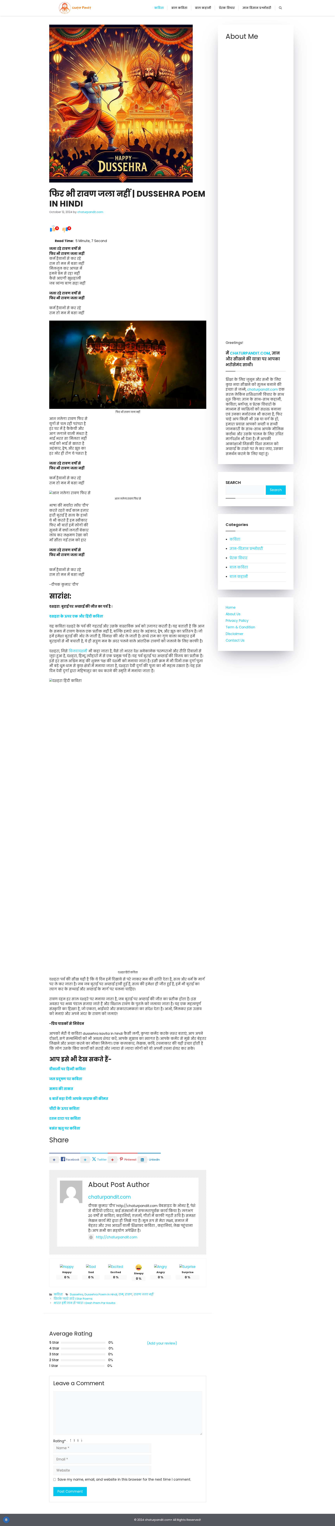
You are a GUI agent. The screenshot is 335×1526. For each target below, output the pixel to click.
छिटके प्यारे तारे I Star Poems (73, 1299)
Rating (59, 1441)
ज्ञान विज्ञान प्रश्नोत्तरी (257, 8)
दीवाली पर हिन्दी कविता (67, 1069)
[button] (280, 8)
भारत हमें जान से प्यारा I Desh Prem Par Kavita (84, 1303)
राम (120, 1294)
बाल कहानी (203, 8)
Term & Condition (240, 627)
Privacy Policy (237, 620)
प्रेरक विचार (227, 8)
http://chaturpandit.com (116, 1237)
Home (231, 607)
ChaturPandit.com (250, 353)
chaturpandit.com (109, 1197)
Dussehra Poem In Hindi (101, 1294)
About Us (233, 614)
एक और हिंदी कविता (87, 616)
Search (233, 482)
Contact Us (235, 640)
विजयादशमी (78, 651)
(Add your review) (162, 1343)
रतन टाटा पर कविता (65, 1118)
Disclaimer (234, 634)
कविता (159, 8)
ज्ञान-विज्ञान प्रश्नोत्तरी (246, 548)
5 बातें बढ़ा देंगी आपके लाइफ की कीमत (78, 1098)
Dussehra (76, 1294)
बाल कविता (179, 8)
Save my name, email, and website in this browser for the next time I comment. (124, 1479)
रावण (128, 1294)
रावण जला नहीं (144, 1294)
